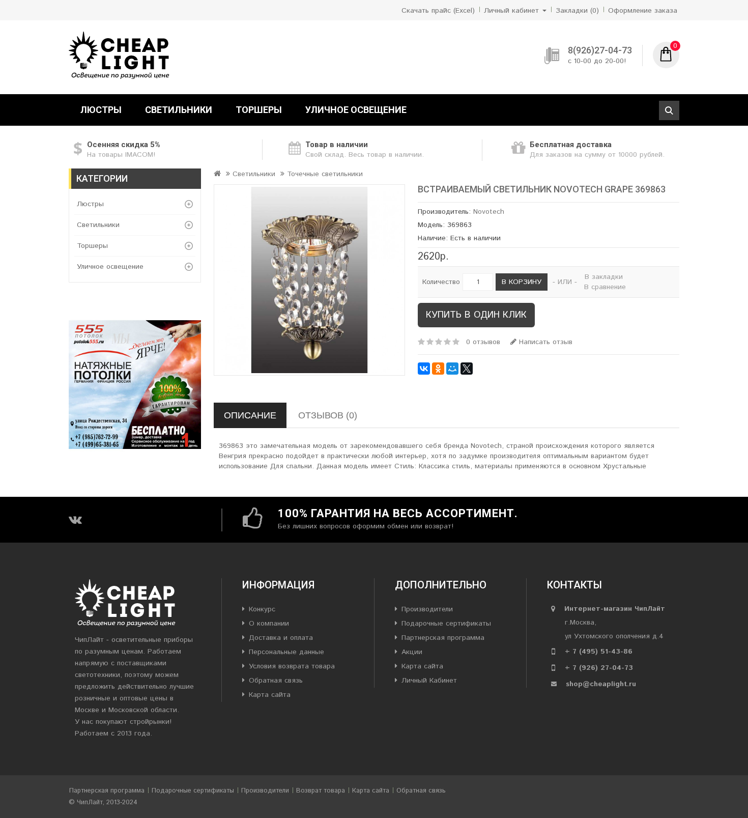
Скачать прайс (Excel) (438, 11)
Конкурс (262, 609)
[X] (467, 368)
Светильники (178, 109)
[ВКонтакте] (424, 368)
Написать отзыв (544, 342)
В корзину (521, 282)
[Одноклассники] (438, 368)
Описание (250, 415)
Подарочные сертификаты (446, 623)
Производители (427, 609)
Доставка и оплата (281, 638)
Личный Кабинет (429, 680)
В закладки (604, 277)
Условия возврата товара (292, 666)
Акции (411, 652)
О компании (269, 623)
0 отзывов (483, 342)
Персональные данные (286, 652)
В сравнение (605, 287)
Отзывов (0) (327, 415)
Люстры (101, 109)
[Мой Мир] (452, 368)
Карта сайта (270, 695)
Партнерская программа (442, 638)
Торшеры (259, 109)
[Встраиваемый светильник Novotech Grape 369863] (309, 280)
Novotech (488, 212)
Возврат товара (320, 791)
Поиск (669, 110)
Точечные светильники (325, 174)
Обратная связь (276, 680)
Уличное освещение (356, 109)
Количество (441, 282)
